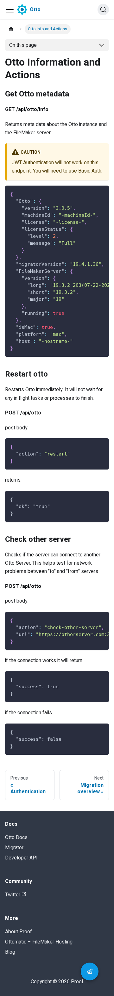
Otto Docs (16, 837)
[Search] (103, 9)
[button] (89, 971)
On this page (23, 45)
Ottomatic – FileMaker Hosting (39, 942)
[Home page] (11, 29)
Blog (10, 952)
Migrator (14, 847)
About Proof (18, 932)
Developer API (21, 858)
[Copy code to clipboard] (101, 193)
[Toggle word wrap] (89, 193)
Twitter (12, 895)
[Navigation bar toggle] (10, 9)
